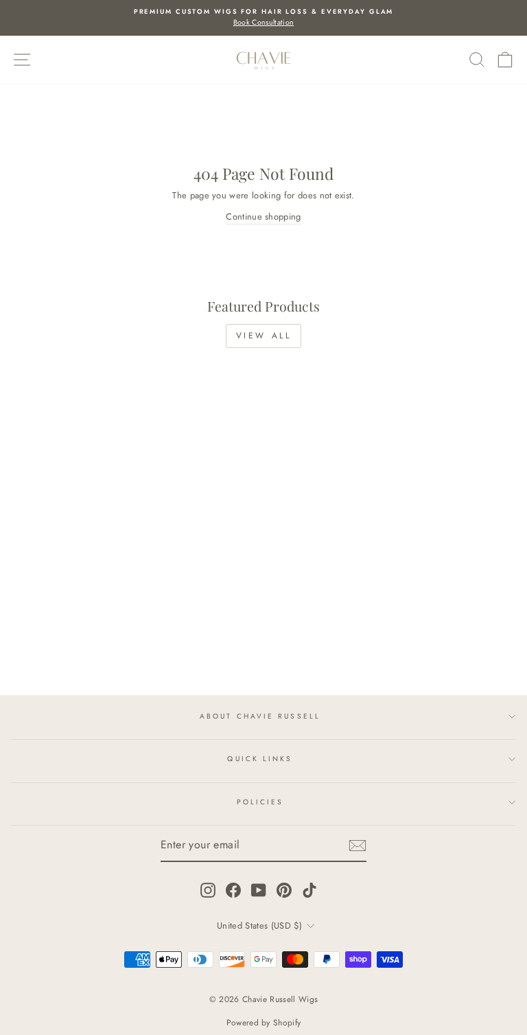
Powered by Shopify (263, 1022)
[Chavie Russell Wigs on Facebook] (233, 890)
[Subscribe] (357, 845)
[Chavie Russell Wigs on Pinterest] (284, 890)
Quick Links (259, 759)
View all (264, 335)
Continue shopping (263, 216)
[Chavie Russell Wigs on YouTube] (258, 890)
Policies (260, 802)
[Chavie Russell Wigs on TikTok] (309, 890)
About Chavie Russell (260, 716)
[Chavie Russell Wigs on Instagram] (207, 890)
